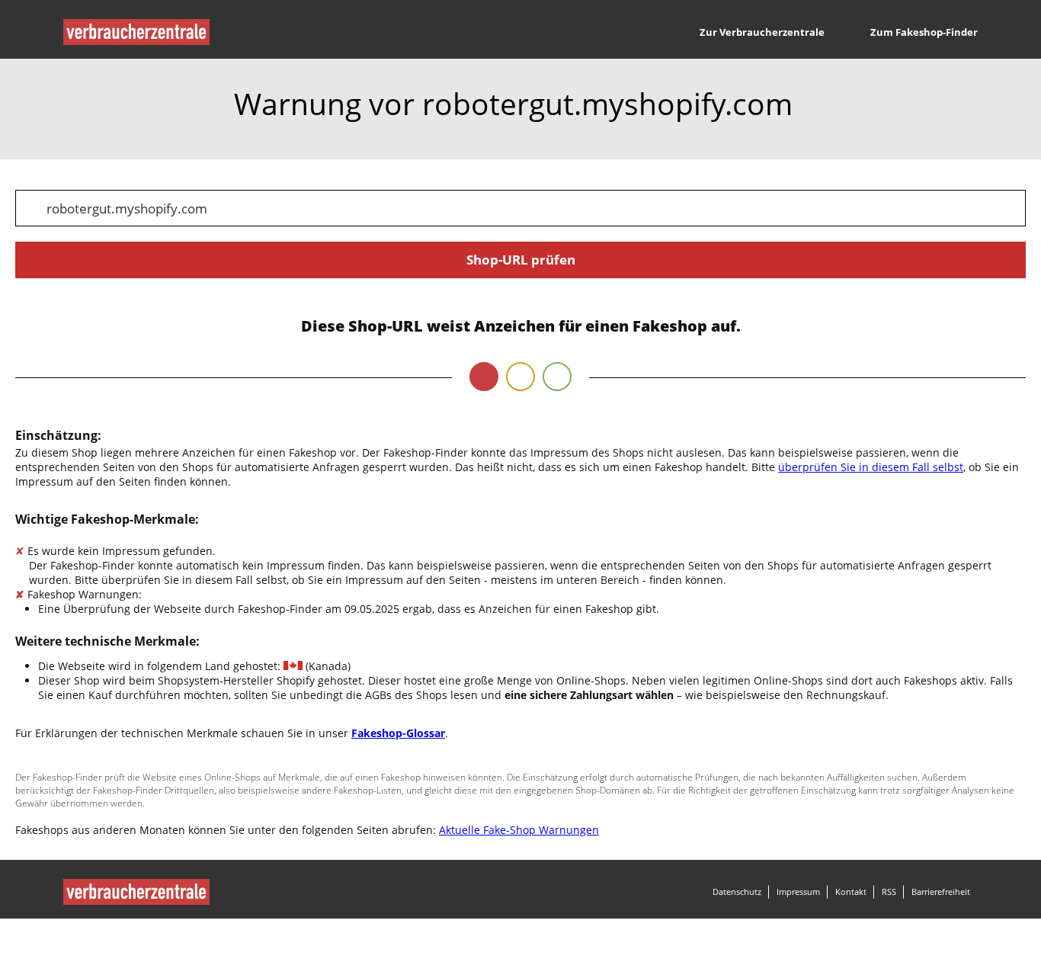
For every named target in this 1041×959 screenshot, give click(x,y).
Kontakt (850, 891)
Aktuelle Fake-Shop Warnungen (519, 830)
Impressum (798, 891)
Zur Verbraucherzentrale (762, 32)
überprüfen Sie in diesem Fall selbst (870, 467)
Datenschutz (737, 891)
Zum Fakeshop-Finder (924, 32)
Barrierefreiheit (940, 891)
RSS (889, 891)
